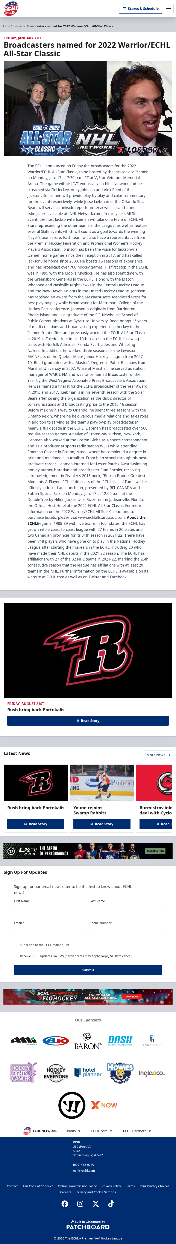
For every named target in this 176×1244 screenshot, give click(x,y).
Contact (12, 1186)
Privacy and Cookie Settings (96, 1192)
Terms (130, 1186)
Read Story (90, 720)
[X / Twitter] (96, 1204)
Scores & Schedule (143, 8)
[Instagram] (80, 1204)
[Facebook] (65, 1204)
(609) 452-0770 (83, 1165)
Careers (65, 1192)
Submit (88, 970)
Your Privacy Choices (154, 1186)
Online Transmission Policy (77, 1186)
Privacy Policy (111, 1186)
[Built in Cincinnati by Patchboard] (88, 1224)
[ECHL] (11, 9)
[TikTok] (111, 1204)
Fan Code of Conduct (38, 1186)
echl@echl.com (84, 1171)
